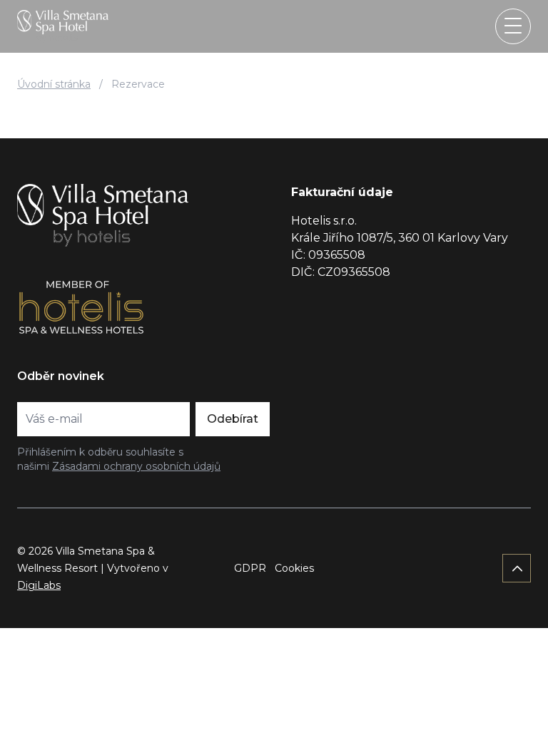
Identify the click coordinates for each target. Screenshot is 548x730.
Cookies (294, 568)
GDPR (250, 568)
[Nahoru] (516, 568)
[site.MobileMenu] (513, 26)
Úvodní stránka (54, 84)
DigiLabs (39, 585)
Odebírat (232, 419)
